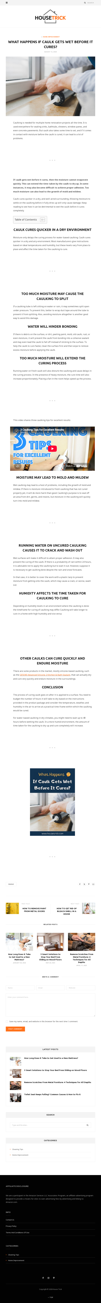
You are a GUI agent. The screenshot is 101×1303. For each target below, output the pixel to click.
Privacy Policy (11, 1226)
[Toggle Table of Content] (41, 219)
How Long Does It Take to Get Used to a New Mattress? (19, 957)
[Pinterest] (4, 144)
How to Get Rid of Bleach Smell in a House (67, 911)
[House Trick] (50, 16)
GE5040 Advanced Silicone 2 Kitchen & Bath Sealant (45, 674)
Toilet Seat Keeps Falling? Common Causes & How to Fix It (52, 1094)
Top (51, 1297)
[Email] (4, 151)
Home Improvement (51, 37)
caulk (11, 884)
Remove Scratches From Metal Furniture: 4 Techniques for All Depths (57, 1082)
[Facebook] (4, 131)
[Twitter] (4, 138)
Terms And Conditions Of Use (17, 1232)
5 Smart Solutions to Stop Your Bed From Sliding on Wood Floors (50, 957)
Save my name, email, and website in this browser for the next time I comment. (43, 1021)
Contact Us (10, 1220)
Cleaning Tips (17, 1149)
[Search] (85, 3)
